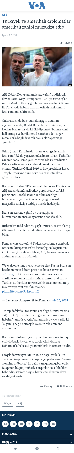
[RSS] (37, 424)
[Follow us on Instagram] (13, 424)
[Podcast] (45, 424)
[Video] (16, 448)
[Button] (66, 43)
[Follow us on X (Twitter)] (29, 424)
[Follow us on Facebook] (5, 424)
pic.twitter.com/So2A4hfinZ (20, 291)
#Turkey (7, 274)
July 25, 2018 (59, 300)
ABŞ (4, 14)
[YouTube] (37, 448)
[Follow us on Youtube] (21, 424)
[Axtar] (58, 448)
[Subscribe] (53, 424)
